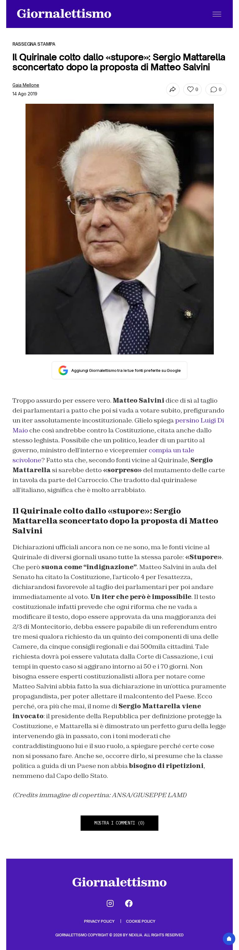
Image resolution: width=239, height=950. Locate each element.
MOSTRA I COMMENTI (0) (119, 823)
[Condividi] (173, 89)
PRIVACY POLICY (99, 921)
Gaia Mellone (25, 85)
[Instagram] (110, 903)
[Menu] (217, 14)
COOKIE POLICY (140, 921)
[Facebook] (129, 903)
